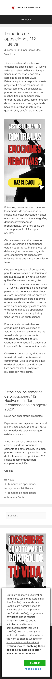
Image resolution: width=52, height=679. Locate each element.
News (11, 479)
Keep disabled (33, 668)
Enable (35, 663)
